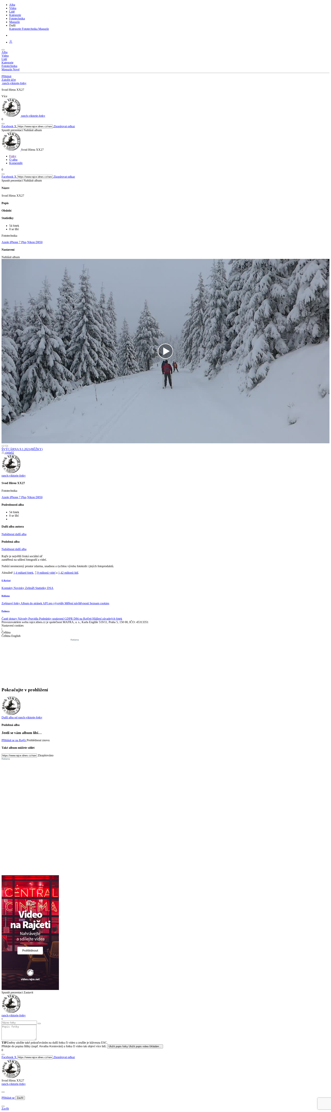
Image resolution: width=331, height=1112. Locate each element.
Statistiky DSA (44, 588)
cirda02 (9, 452)
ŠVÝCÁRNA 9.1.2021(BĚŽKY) (22, 449)
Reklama (6, 596)
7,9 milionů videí (45, 572)
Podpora (6, 611)
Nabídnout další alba (14, 534)
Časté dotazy (10, 618)
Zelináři (30, 588)
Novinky (19, 588)
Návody (23, 618)
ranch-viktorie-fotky (14, 1084)
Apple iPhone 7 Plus (14, 242)
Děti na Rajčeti (83, 618)
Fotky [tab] (12, 156)
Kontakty (8, 588)
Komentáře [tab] (16, 163)
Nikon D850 (35, 242)
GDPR (69, 618)
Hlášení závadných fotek (107, 618)
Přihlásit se (8, 1097)
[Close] (3, 1092)
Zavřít (20, 1097)
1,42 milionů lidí (68, 572)
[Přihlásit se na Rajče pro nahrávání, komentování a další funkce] (10, 42)
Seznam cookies (99, 603)
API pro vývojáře (54, 603)
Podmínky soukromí (51, 618)
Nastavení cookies (13, 625)
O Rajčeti (6, 580)
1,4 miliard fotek (23, 572)
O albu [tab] (13, 159)
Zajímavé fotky (11, 603)
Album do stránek (31, 603)
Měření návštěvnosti (77, 603)
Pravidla (33, 618)
